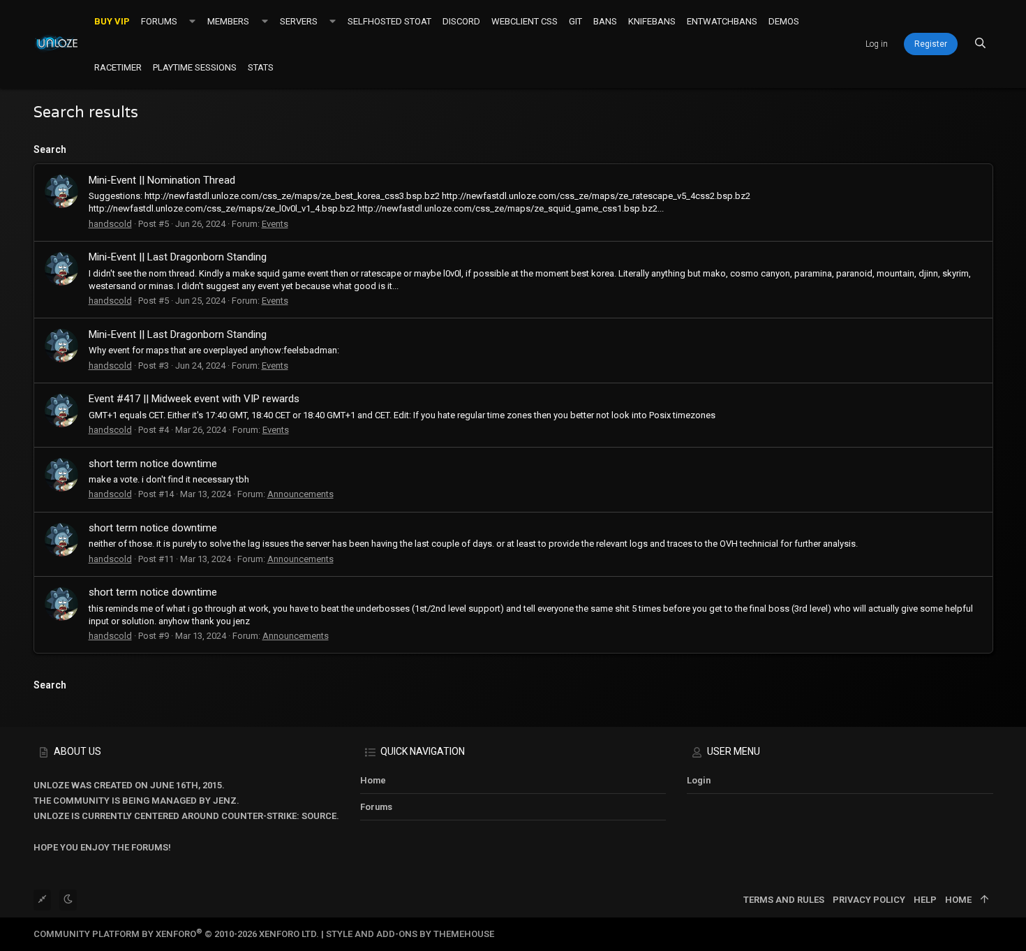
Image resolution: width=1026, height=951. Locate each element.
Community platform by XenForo (176, 934)
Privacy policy (869, 899)
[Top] (984, 900)
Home (373, 780)
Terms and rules (783, 899)
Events (275, 224)
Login (699, 780)
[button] (192, 21)
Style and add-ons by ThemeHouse (410, 934)
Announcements (300, 494)
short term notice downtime (153, 463)
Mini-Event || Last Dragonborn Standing (178, 257)
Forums (376, 807)
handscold (110, 224)
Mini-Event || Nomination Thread (162, 180)
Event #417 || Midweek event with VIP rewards (194, 398)
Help (925, 899)
